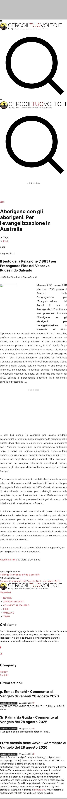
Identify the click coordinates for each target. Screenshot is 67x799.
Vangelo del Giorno (9, 703)
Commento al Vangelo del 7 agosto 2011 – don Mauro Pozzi (30, 581)
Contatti (4, 675)
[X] (1, 654)
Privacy (4, 671)
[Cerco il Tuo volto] (31, 29)
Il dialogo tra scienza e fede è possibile (20, 574)
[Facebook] (0, 647)
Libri (2, 201)
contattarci (39, 789)
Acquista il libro (8, 559)
